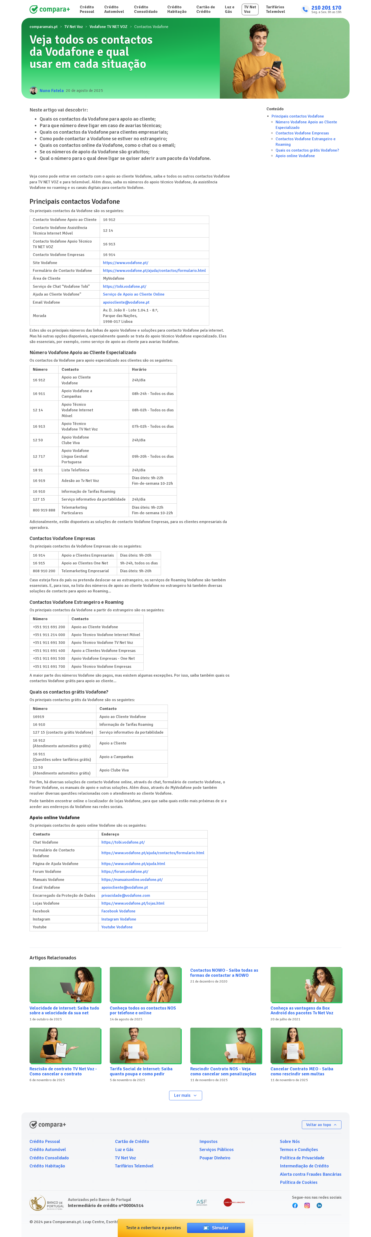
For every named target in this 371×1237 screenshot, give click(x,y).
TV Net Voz (250, 9)
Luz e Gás (229, 9)
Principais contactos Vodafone (298, 116)
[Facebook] (295, 1205)
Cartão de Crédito (205, 9)
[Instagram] (307, 1205)
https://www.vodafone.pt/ (125, 262)
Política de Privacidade (302, 1158)
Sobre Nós (290, 1141)
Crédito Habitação (177, 9)
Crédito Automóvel (114, 9)
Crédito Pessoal (87, 9)
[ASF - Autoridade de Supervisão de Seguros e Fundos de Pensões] (201, 1203)
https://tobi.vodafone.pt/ (124, 286)
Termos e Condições (299, 1149)
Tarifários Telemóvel (275, 9)
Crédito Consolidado (145, 9)
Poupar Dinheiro (214, 1158)
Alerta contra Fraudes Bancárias (310, 1174)
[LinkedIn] (319, 1205)
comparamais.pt (44, 26)
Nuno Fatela (52, 90)
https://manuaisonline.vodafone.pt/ (132, 879)
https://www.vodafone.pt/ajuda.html (133, 863)
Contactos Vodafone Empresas (302, 133)
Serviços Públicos (216, 1149)
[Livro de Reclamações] (234, 1203)
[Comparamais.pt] (50, 9)
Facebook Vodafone (118, 911)
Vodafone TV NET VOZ (108, 26)
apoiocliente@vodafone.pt (126, 302)
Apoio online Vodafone (295, 155)
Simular (220, 1228)
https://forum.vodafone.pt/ (124, 871)
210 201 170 (326, 8)
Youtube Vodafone (117, 927)
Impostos (208, 1141)
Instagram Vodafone (118, 919)
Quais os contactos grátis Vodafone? (307, 150)
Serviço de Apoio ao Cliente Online (134, 294)
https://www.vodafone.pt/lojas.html (133, 903)
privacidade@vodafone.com (125, 895)
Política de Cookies (298, 1182)
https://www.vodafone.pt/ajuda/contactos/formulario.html (154, 270)
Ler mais (182, 1095)
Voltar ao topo (318, 1124)
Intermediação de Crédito (304, 1166)
